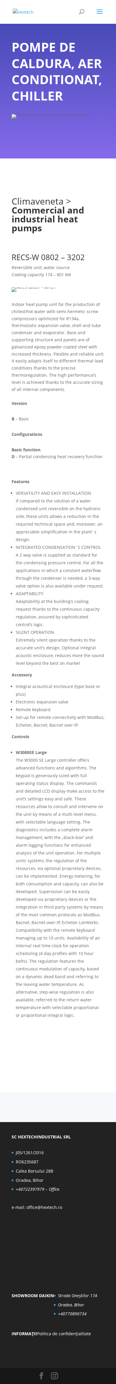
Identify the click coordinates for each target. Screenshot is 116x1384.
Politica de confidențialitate (64, 1333)
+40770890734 (72, 1314)
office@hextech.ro (44, 1207)
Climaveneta (38, 201)
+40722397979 (30, 1189)
